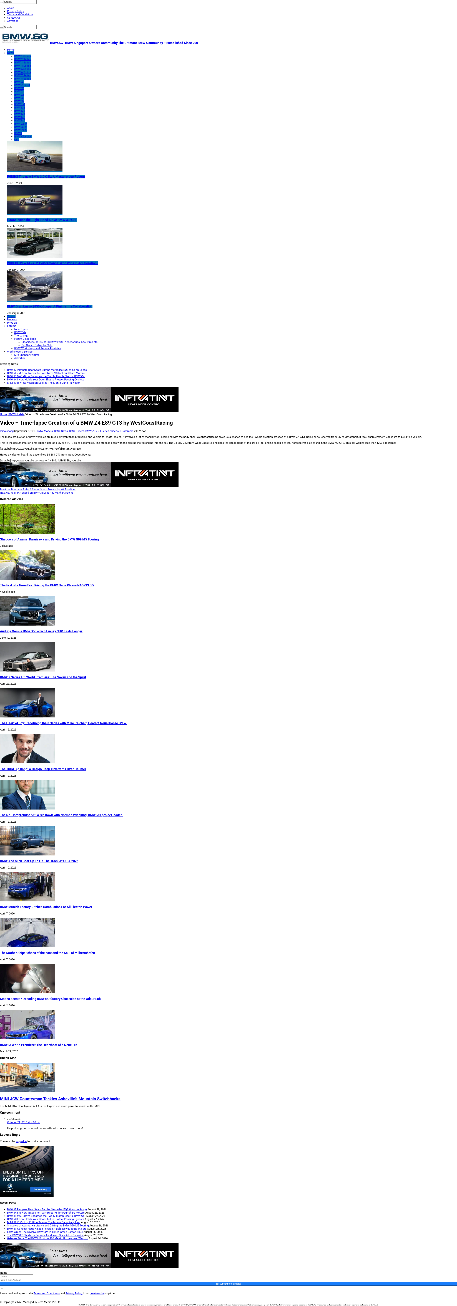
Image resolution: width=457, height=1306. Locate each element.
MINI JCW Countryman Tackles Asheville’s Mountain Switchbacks (60, 1098)
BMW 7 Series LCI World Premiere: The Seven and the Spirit (43, 677)
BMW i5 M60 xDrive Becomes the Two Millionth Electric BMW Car (46, 376)
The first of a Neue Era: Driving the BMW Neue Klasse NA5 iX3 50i (47, 585)
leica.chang (7, 431)
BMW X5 (19, 94)
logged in (21, 1141)
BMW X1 (19, 88)
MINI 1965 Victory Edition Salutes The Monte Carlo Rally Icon (43, 382)
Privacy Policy (15, 11)
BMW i (18, 133)
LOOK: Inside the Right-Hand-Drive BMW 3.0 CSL (42, 220)
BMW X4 (19, 91)
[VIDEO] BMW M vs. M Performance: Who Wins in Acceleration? (52, 263)
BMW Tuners (76, 431)
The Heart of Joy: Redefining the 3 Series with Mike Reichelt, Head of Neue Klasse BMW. (63, 723)
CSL (16, 139)
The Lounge (21, 335)
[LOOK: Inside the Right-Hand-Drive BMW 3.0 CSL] (34, 213)
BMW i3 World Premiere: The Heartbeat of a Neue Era (38, 1045)
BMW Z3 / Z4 (22, 85)
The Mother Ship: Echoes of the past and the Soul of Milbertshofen (47, 953)
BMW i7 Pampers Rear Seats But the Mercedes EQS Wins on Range (47, 370)
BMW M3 (19, 110)
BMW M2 (19, 107)
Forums (11, 326)
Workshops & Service (19, 351)
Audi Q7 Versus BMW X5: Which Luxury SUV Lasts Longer (41, 631)
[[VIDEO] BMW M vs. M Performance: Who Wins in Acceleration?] (34, 256)
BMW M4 (19, 114)
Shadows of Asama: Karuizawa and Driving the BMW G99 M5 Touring (49, 539)
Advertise (12, 21)
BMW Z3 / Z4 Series (97, 431)
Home (10, 49)
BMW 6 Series (22, 72)
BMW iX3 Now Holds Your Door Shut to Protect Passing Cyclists (45, 379)
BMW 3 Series (22, 62)
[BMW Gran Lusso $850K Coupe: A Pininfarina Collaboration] (34, 300)
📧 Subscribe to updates (228, 1283)
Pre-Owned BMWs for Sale (36, 345)
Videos (11, 316)
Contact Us (14, 17)
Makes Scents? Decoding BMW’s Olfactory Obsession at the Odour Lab (50, 999)
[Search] (1, 2)
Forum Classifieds (25, 338)
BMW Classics (23, 136)
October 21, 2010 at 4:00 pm (23, 1122)
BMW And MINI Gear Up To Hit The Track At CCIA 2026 (39, 861)
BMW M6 (19, 120)
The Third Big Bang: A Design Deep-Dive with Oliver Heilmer (43, 769)
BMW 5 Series (22, 69)
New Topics (21, 329)
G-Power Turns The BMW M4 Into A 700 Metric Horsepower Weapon (47, 1238)
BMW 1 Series (22, 56)
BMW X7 (19, 101)
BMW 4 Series (22, 65)
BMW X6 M (20, 127)
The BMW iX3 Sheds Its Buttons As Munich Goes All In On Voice (45, 1235)
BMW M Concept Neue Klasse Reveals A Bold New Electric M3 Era (46, 1228)
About (10, 8)
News (10, 53)
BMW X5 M (20, 123)
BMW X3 (19, 81)
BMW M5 (19, 117)
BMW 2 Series (22, 59)
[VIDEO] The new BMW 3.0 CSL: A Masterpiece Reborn (46, 176)
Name (3, 1272)
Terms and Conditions (20, 14)
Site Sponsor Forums (26, 354)
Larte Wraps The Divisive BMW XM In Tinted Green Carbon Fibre (45, 1232)
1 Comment (126, 431)
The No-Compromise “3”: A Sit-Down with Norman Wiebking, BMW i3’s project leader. (61, 815)
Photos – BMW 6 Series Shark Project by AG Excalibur (38, 489)
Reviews (12, 319)
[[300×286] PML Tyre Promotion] (27, 1195)
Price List (12, 322)
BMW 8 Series (22, 78)
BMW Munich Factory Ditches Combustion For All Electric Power (46, 907)
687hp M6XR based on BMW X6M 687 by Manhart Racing (36, 492)
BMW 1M (19, 104)
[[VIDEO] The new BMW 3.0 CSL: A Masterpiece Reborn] (34, 170)
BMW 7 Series (22, 75)
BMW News (61, 431)
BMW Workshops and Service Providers (37, 348)
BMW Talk (20, 332)
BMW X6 (19, 98)
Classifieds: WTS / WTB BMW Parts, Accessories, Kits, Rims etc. (59, 342)
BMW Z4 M (20, 130)
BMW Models (16, 414)
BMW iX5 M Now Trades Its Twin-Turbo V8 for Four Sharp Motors (46, 373)
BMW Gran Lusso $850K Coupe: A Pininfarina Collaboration (49, 306)
